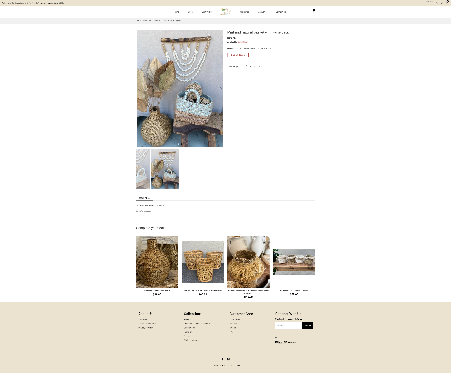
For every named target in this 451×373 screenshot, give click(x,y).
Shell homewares (191, 340)
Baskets (187, 319)
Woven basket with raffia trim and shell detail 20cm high (248, 291)
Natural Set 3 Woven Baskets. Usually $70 (203, 290)
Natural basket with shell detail (294, 290)
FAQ (231, 331)
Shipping (233, 327)
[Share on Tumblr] (259, 67)
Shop (190, 11)
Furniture (188, 331)
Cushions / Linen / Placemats (197, 323)
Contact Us (281, 11)
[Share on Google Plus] (255, 67)
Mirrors (187, 336)
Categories (244, 11)
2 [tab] (181, 144)
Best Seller (207, 11)
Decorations (189, 327)
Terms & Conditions (147, 323)
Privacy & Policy (145, 327)
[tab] (144, 198)
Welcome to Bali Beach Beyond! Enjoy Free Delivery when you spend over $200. (33, 3)
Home (176, 11)
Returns (233, 323)
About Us (262, 11)
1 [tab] (178, 144)
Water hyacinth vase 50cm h (157, 290)
